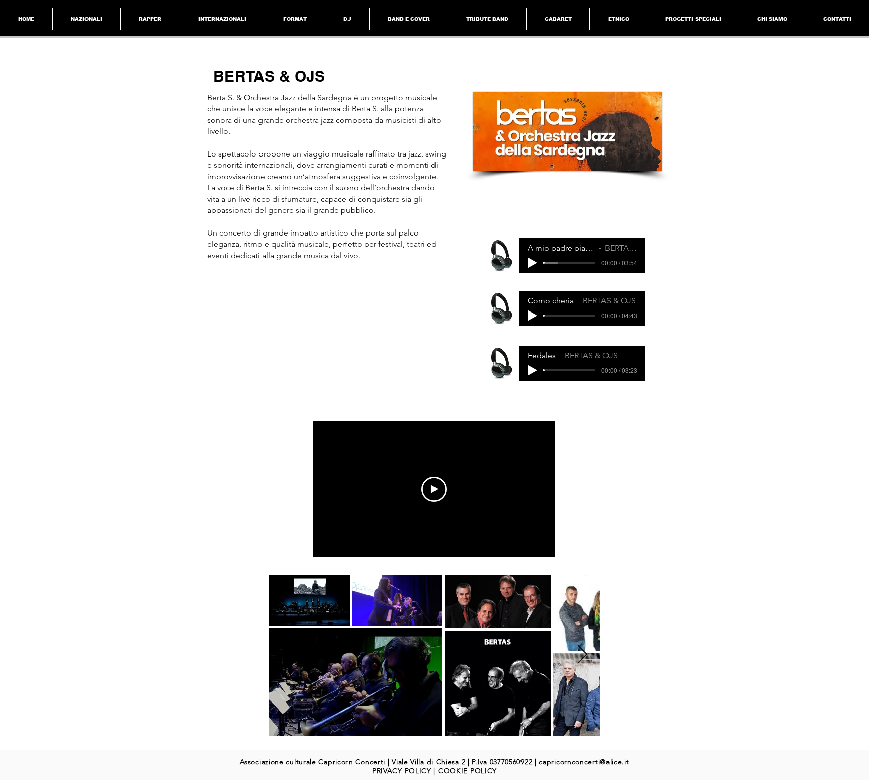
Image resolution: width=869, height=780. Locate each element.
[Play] (532, 263)
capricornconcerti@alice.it (584, 761)
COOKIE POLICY (467, 770)
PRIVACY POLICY (401, 770)
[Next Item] (582, 655)
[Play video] (434, 489)
